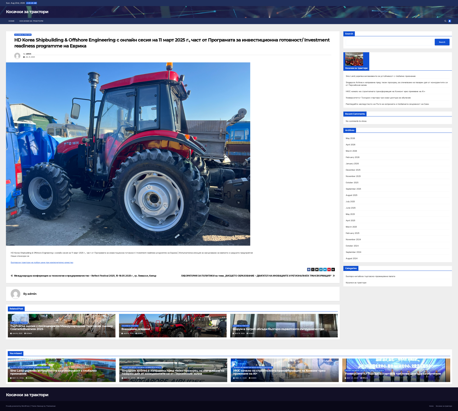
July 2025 (350, 201)
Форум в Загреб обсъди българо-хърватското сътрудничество (278, 329)
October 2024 (352, 246)
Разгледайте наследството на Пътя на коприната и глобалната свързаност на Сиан (387, 104)
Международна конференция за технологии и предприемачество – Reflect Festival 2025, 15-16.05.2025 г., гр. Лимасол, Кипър (85, 275)
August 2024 (352, 258)
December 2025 (353, 170)
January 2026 (352, 163)
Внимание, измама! (135, 329)
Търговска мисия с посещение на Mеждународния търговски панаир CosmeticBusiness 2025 (61, 327)
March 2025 (351, 227)
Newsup (40, 406)
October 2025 (352, 182)
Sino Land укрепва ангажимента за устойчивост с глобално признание (381, 76)
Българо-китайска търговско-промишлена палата (370, 276)
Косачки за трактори (27, 11)
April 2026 (350, 144)
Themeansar (50, 406)
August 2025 (351, 195)
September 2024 (353, 252)
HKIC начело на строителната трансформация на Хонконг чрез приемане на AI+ (385, 91)
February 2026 (353, 157)
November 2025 (353, 176)
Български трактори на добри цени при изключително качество (42, 262)
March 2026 (351, 151)
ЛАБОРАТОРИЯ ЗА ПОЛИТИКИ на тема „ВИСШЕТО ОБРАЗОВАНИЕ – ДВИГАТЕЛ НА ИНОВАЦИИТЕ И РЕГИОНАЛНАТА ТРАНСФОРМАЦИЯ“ (256, 275)
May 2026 (350, 138)
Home (11, 21)
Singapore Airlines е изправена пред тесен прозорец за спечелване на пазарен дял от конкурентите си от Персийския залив (173, 372)
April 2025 (350, 220)
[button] (445, 21)
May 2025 (350, 214)
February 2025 (352, 233)
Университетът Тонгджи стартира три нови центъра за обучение (378, 98)
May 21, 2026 (18, 378)
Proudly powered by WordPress (18, 406)
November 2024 (353, 239)
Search (349, 33)
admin (28, 54)
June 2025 (351, 208)
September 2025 (353, 189)
